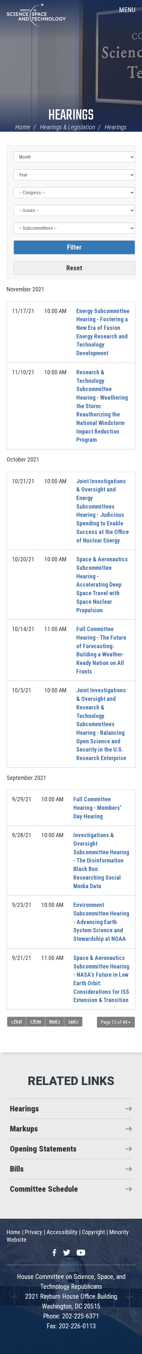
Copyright (93, 1232)
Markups (24, 1128)
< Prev (35, 1021)
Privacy (33, 1232)
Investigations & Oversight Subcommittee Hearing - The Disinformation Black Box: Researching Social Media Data (101, 860)
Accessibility (62, 1232)
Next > (54, 1021)
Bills (17, 1169)
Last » (73, 1021)
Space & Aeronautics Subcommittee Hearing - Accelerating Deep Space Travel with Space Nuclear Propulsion (102, 584)
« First (16, 1021)
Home (22, 127)
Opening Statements (43, 1149)
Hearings (71, 115)
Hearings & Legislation (67, 127)
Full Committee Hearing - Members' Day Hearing (97, 807)
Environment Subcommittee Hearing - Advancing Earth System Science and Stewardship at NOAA (101, 921)
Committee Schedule (44, 1189)
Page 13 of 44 (114, 1022)
